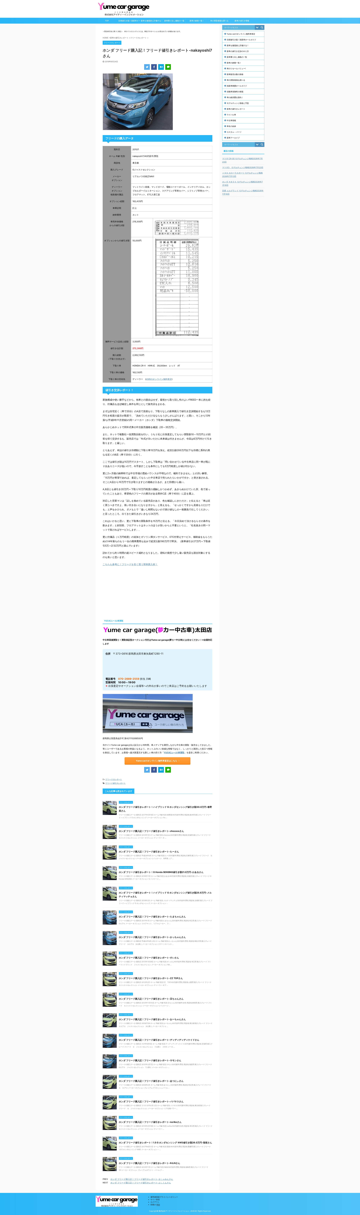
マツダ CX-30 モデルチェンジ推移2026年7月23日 (242, 160)
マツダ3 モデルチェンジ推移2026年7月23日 (242, 167)
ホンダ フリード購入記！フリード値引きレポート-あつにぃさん (151, 1080)
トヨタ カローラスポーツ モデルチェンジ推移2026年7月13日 (242, 174)
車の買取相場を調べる (219, 21)
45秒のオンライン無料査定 (159, 379)
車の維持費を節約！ (235, 97)
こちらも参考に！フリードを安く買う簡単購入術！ (130, 564)
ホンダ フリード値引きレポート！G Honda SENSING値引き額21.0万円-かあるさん (161, 872)
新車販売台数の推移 (235, 74)
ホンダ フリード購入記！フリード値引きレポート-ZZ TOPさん (151, 978)
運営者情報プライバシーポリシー (164, 1197)
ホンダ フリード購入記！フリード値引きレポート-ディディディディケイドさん (159, 1039)
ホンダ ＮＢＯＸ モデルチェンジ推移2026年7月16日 (242, 183)
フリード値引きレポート (115, 783)
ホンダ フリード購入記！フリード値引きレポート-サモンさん (150, 1060)
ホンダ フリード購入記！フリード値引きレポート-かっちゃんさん (152, 937)
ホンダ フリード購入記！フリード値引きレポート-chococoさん (151, 831)
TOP (107, 21)
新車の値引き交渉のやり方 (238, 51)
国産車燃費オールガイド (237, 86)
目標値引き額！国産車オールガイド (129, 21)
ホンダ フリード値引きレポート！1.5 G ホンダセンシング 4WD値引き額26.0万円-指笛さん (165, 1142)
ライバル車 (231, 115)
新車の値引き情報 (242, 21)
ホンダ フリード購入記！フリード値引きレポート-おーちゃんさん (152, 1019)
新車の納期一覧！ (197, 21)
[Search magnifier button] (262, 27)
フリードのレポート (113, 779)
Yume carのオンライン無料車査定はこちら (156, 760)
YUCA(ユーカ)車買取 (174, 752)
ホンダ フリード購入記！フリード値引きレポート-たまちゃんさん (152, 916)
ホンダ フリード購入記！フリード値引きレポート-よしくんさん (140, 1182)
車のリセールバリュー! (236, 68)
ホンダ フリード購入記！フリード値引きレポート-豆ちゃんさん (151, 998)
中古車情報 (231, 120)
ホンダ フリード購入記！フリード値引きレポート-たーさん (149, 851)
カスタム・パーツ (234, 132)
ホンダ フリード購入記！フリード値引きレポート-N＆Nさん (149, 1163)
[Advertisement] (126, 592)
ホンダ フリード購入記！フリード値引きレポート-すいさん (149, 957)
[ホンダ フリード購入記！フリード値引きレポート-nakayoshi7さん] (161, 67)
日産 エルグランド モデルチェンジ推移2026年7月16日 (243, 192)
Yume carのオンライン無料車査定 (241, 34)
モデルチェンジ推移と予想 (238, 103)
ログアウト (155, 1202)
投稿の (155, 1204)
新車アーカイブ (233, 138)
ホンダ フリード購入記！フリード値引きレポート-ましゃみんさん (141, 1179)
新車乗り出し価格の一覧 (174, 21)
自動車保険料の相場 (235, 91)
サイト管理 (155, 1199)
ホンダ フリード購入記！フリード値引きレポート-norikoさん (150, 1122)
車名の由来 (231, 126)
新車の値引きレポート (236, 109)
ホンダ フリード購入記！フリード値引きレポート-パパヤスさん (151, 1101)
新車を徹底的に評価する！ (152, 21)
